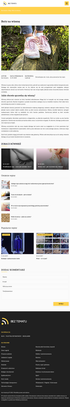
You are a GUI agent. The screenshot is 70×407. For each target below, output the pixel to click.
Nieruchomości (40, 361)
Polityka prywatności (13, 336)
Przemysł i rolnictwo (7, 368)
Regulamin (26, 336)
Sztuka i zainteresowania (43, 379)
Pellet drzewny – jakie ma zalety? (21, 216)
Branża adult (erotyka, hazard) (45, 347)
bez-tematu (4, 78)
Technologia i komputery (9, 382)
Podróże (3, 364)
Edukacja (38, 350)
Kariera (38, 357)
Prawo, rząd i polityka (42, 364)
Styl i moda (4, 379)
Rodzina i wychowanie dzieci (45, 372)
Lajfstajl (27, 78)
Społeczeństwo (6, 375)
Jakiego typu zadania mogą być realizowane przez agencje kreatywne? (32, 183)
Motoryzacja (5, 361)
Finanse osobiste (6, 354)
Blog (3, 336)
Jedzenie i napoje (6, 357)
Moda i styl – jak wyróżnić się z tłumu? (50, 166)
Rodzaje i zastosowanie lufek (10, 258)
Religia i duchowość (7, 372)
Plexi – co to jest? (41, 258)
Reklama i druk (40, 368)
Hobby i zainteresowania (44, 354)
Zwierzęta (39, 386)
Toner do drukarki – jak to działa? (21, 194)
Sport (37, 375)
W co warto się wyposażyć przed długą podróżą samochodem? (30, 205)
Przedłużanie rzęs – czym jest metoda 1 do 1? (17, 166)
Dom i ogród (5, 350)
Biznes (3, 347)
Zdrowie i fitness (6, 386)
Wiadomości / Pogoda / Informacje (46, 382)
